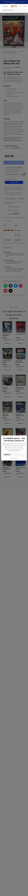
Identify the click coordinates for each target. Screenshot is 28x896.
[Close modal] (25, 437)
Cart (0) (24, 6)
